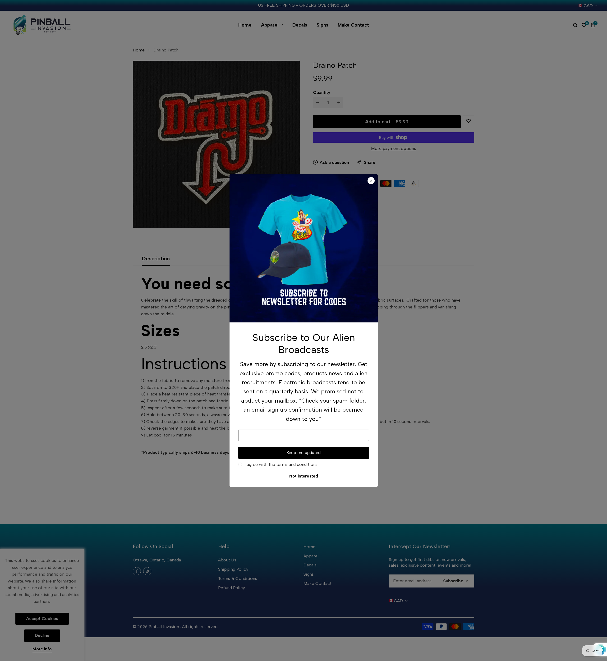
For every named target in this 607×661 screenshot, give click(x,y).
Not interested (303, 476)
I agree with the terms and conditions (280, 464)
